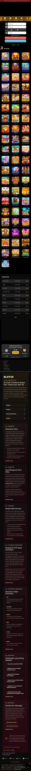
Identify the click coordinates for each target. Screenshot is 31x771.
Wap (18, 44)
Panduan (15, 409)
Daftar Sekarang (15, 41)
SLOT (10, 20)
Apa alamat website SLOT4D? (15, 664)
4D (9, 377)
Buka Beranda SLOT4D (11, 722)
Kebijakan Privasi (18, 769)
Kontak (8, 750)
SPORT (21, 20)
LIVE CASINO (16, 20)
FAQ (4, 750)
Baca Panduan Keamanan (12, 726)
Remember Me (16, 35)
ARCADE (27, 20)
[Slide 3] (16, 317)
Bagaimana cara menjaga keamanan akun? (14, 669)
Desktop (14, 44)
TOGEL (5, 20)
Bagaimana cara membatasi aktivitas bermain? (14, 686)
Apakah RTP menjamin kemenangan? (13, 675)
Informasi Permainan (15, 413)
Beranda (8, 405)
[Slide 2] (15, 317)
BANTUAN (5, 362)
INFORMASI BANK (6, 365)
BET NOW (15, 352)
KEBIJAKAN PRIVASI (6, 368)
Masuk (15, 38)
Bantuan (15, 418)
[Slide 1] (14, 317)
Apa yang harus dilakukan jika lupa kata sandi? (15, 681)
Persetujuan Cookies (21, 766)
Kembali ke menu (9, 460)
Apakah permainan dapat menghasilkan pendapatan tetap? (15, 692)
